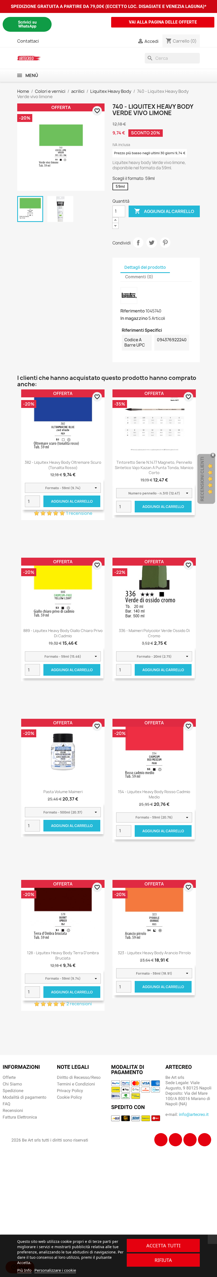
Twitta (151, 242)
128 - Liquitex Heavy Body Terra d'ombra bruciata (63, 955)
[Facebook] (161, 1139)
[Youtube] (204, 1139)
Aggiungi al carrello (164, 211)
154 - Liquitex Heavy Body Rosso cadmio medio (154, 794)
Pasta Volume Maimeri (63, 791)
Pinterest (165, 242)
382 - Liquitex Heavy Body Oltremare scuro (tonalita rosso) (63, 465)
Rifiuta (163, 1260)
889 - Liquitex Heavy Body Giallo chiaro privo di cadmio (63, 633)
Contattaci (28, 41)
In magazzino (134, 318)
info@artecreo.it (194, 1114)
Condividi (138, 242)
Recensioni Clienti (202, 479)
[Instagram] (175, 1139)
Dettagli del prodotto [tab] (145, 267)
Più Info (24, 1270)
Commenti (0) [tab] (139, 277)
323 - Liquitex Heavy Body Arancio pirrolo (154, 952)
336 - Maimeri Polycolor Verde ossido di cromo (154, 633)
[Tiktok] (190, 1139)
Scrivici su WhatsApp (27, 24)
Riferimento (132, 310)
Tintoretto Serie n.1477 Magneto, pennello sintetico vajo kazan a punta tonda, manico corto (154, 467)
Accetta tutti (163, 1245)
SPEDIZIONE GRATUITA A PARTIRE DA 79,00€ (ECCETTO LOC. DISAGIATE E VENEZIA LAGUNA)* (108, 6)
